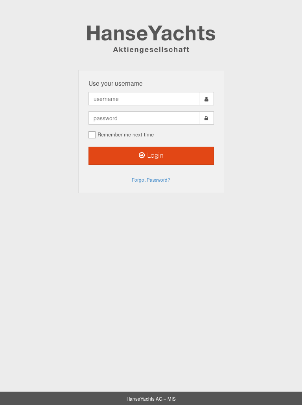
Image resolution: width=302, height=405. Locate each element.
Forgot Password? (151, 180)
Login (155, 155)
